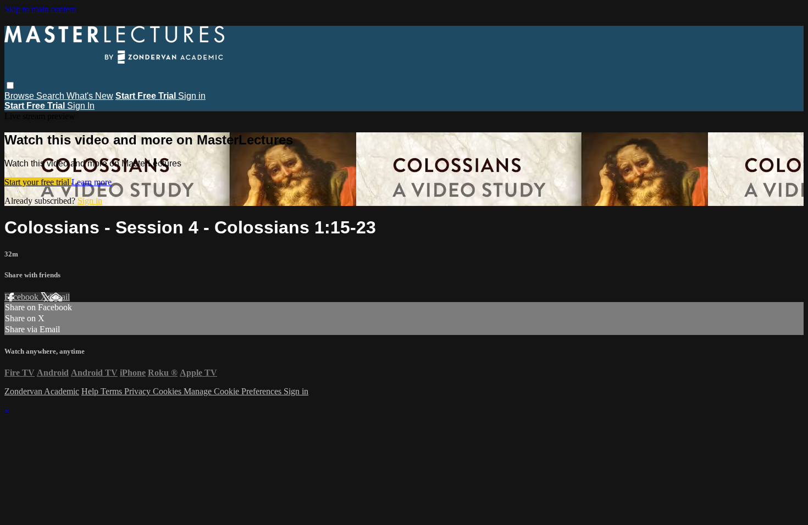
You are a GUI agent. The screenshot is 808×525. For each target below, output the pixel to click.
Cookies (168, 391)
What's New (90, 95)
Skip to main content (40, 9)
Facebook (22, 296)
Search (51, 95)
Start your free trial (37, 182)
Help (91, 391)
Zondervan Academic (41, 391)
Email (59, 296)
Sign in (192, 95)
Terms (112, 391)
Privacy (138, 391)
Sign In (81, 105)
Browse (20, 95)
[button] (10, 85)
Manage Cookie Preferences (234, 391)
